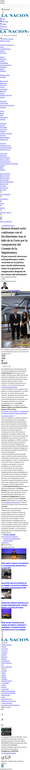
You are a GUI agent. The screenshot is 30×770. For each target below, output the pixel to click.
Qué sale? (3, 144)
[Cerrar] (28, 32)
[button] (15, 126)
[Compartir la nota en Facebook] (2, 363)
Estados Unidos (5, 75)
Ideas (1, 168)
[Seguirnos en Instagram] (2, 720)
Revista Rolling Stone (6, 182)
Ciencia (2, 93)
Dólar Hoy (3, 59)
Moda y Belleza (4, 137)
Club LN (4, 27)
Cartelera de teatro (6, 148)
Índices (2, 69)
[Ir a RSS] (2, 725)
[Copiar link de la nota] (2, 361)
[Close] (2, 632)
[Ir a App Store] (6, 735)
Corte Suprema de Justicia (9, 537)
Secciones (5, 21)
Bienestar (3, 91)
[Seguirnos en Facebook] (2, 710)
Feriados (2, 131)
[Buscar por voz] (27, 35)
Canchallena (4, 117)
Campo (2, 61)
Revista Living (4, 180)
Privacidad (12, 753)
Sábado (2, 166)
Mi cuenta (5, 29)
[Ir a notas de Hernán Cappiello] (15, 285)
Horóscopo (3, 129)
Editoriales (3, 101)
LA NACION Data (5, 49)
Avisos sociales (4, 160)
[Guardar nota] (2, 356)
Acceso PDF (3, 154)
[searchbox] (14, 35)
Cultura (2, 87)
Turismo (2, 125)
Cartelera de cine (5, 146)
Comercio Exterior (5, 65)
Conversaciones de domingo (9, 164)
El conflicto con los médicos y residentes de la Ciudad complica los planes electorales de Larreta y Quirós (15, 413)
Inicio (3, 19)
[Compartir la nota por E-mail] (6, 363)
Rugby (2, 113)
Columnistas (4, 103)
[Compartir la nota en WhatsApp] (4, 358)
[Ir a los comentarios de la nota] (4, 356)
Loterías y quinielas (6, 133)
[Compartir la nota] (2, 358)
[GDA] (6, 759)
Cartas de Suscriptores (7, 105)
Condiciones (5, 753)
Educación (3, 85)
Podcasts (3, 135)
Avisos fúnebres (5, 158)
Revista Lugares (5, 178)
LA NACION (5, 226)
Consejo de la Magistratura (11, 539)
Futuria (2, 57)
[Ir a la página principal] (15, 16)
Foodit (4, 24)
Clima (2, 47)
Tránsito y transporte (6, 45)
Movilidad (3, 67)
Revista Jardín (4, 184)
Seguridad (3, 83)
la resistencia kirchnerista (11, 502)
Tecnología (3, 127)
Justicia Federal (8, 541)
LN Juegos (3, 123)
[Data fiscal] (2, 767)
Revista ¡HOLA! (4, 176)
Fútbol (2, 111)
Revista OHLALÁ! (5, 174)
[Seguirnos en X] (2, 715)
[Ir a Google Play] (6, 731)
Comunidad (3, 89)
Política (11, 226)
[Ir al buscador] (3, 12)
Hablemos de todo (6, 95)
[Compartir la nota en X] (4, 363)
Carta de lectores (5, 162)
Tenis (1, 115)
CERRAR (2, 1)
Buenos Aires (4, 81)
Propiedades (4, 63)
